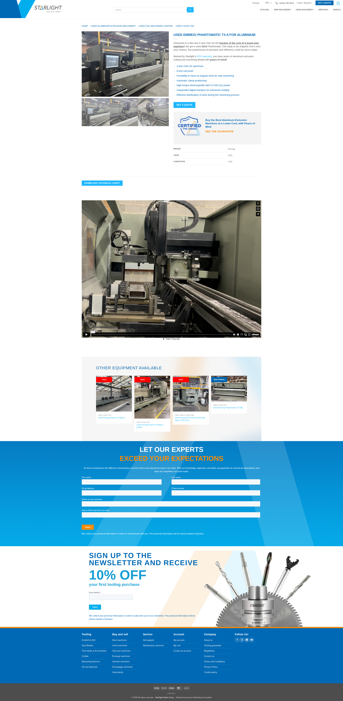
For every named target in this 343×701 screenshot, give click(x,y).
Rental (337, 10)
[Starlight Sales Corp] (48, 9)
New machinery (282, 10)
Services (323, 10)
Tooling (264, 10)
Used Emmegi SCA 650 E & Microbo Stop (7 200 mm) (190, 419)
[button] (305, 3)
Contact (171, 693)
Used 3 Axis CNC (185, 26)
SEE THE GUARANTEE (219, 131)
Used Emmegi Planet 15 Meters (111, 418)
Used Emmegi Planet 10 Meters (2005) (149, 426)
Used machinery (304, 10)
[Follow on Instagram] (242, 640)
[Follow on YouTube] (251, 640)
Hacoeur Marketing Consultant (199, 697)
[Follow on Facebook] (237, 640)
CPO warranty (204, 56)
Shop (85, 26)
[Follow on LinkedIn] (247, 640)
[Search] (190, 9)
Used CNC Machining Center (156, 26)
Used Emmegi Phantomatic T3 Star (228, 408)
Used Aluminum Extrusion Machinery (113, 26)
